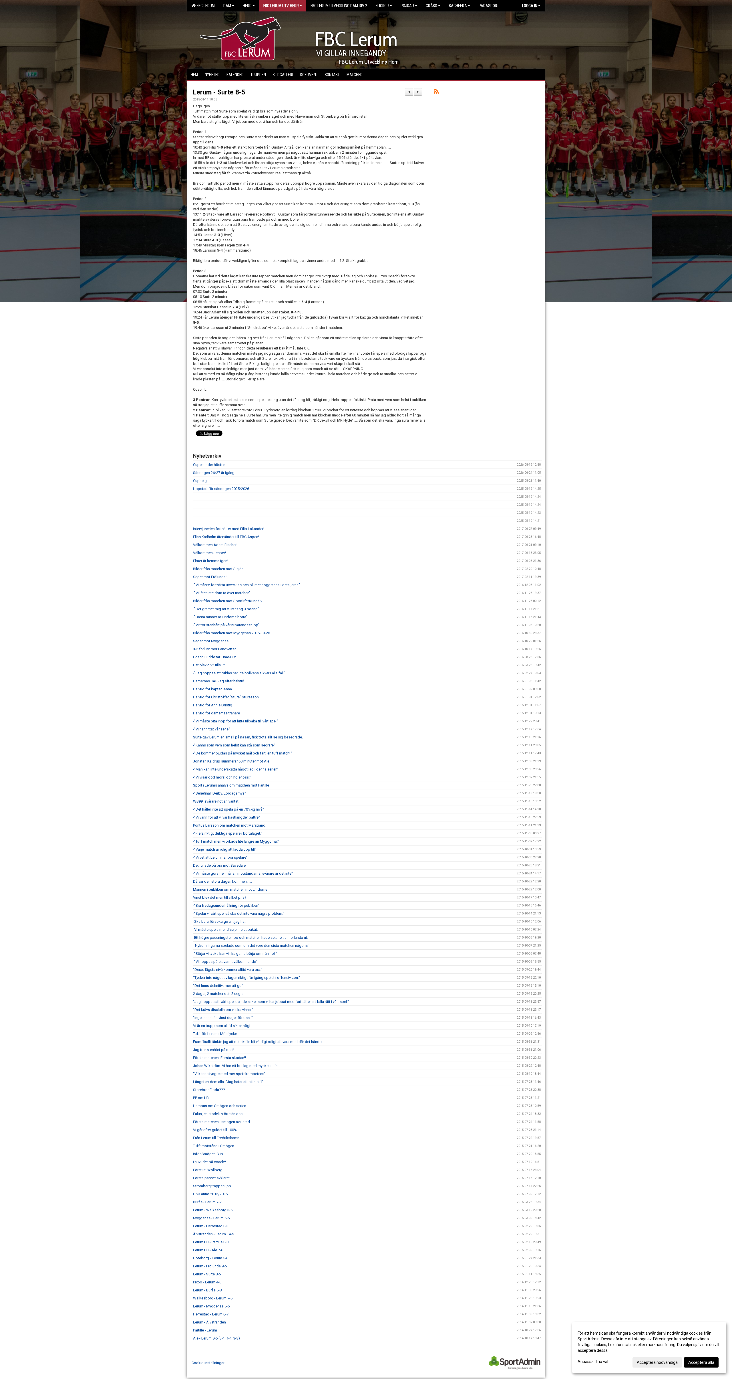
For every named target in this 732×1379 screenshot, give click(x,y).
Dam (227, 5)
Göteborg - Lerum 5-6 (210, 1258)
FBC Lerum (205, 5)
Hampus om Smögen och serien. (220, 1106)
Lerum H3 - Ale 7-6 (208, 1250)
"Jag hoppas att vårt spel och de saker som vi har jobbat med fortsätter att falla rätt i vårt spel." (271, 1001)
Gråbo (431, 5)
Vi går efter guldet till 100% (215, 1130)
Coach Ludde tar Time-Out (214, 657)
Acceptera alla (701, 1362)
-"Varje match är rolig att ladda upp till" (224, 849)
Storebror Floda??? (209, 1090)
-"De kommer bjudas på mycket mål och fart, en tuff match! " (243, 753)
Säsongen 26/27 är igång (213, 473)
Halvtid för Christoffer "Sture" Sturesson (226, 697)
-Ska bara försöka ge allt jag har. (219, 921)
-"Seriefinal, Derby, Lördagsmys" (219, 793)
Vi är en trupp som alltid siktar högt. (222, 1026)
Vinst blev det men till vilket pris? (219, 897)
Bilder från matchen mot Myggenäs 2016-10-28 (231, 633)
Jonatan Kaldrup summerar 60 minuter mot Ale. (231, 761)
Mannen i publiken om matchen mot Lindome (230, 889)
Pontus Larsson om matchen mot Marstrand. (229, 825)
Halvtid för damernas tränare (216, 713)
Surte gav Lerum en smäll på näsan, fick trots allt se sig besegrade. (248, 737)
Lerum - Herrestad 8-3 (210, 1226)
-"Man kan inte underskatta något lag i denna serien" (236, 769)
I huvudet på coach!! (209, 1162)
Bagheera (458, 5)
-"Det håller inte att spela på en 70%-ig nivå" (228, 809)
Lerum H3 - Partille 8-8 (210, 1242)
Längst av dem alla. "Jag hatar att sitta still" (228, 1082)
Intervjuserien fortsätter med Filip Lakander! (228, 529)
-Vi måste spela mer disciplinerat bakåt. (225, 929)
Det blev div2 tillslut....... (212, 665)
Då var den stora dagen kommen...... (222, 881)
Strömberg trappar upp (212, 1186)
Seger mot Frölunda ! (210, 577)
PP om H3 (201, 1098)
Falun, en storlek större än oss (217, 1114)
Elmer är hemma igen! (210, 561)
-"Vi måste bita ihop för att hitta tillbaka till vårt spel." (236, 721)
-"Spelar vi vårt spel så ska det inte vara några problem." (238, 913)
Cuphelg (200, 481)
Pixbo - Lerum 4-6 (207, 1282)
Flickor (382, 5)
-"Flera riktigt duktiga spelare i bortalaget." (227, 833)
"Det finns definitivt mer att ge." (218, 985)
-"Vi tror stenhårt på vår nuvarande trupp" (226, 625)
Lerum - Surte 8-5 (219, 92)
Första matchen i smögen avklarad (221, 1122)
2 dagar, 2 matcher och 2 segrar (219, 993)
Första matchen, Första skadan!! (219, 1058)
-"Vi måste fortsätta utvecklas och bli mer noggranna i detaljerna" (246, 585)
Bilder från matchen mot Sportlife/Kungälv (227, 601)
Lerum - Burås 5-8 (207, 1290)
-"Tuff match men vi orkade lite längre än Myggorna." (236, 841)
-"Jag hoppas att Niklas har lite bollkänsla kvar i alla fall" (239, 673)
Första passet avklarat (211, 1178)
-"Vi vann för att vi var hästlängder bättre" (226, 817)
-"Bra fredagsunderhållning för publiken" (226, 905)
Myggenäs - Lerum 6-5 (211, 1218)
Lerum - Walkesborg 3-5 (212, 1210)
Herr (247, 5)
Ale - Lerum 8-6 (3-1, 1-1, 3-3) (216, 1338)
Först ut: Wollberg (207, 1170)
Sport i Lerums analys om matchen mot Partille (231, 785)
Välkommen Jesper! (209, 553)
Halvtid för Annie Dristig (212, 705)
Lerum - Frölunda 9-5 (210, 1266)
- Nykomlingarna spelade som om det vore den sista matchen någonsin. (252, 945)
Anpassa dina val (593, 1361)
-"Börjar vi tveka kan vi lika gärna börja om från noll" (235, 953)
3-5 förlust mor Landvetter (214, 649)
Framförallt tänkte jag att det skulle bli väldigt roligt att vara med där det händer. (258, 1042)
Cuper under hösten (209, 465)
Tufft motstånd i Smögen (213, 1146)
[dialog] (649, 1347)
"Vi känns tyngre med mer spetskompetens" (229, 1074)
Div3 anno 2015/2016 (210, 1194)
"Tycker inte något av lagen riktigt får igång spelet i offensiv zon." (246, 977)
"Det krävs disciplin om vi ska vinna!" (223, 1009)
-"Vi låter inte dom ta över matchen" (221, 593)
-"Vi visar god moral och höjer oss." (222, 777)
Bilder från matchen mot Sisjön (218, 569)
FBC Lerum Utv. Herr (281, 5)
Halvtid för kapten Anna (212, 689)
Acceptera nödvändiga (657, 1362)
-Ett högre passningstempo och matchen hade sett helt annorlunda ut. (250, 937)
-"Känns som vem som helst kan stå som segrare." (234, 745)
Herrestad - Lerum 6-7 (210, 1314)
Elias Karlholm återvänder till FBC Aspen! (226, 537)
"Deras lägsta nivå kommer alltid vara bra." (227, 969)
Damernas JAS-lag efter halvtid (218, 681)
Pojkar (407, 5)
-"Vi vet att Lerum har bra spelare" (220, 857)
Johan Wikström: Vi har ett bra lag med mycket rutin (235, 1066)
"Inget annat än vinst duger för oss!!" (223, 1018)
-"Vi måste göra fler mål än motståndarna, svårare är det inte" (243, 873)
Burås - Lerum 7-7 (207, 1202)
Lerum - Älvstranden (209, 1322)
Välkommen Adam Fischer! (215, 545)
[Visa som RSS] (436, 92)
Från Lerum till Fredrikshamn (216, 1138)
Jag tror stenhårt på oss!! (213, 1050)
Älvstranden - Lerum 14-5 (213, 1234)
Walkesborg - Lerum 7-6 (212, 1298)
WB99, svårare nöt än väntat (215, 801)
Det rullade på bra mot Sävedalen (220, 865)
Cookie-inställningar (208, 1363)
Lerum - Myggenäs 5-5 (211, 1306)
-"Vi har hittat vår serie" (211, 729)
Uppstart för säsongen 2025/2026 (221, 489)
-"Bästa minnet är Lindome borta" (220, 617)
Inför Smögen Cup (208, 1154)
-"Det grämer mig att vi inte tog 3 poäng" (226, 609)
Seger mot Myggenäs (210, 641)
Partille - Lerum (205, 1330)
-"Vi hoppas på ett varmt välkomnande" (225, 961)
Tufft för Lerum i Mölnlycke (215, 1034)
